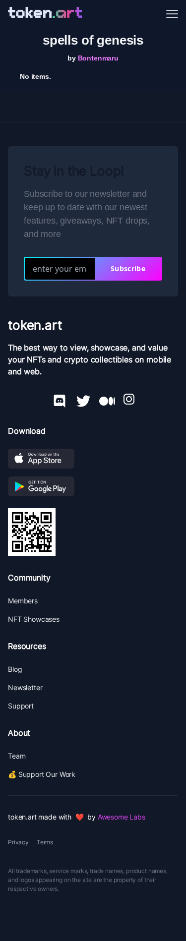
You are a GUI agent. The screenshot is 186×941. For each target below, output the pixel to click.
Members (23, 600)
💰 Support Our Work (41, 774)
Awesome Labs (121, 817)
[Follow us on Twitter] (83, 399)
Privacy (18, 842)
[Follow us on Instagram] (129, 399)
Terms (45, 842)
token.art (35, 325)
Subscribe (128, 268)
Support (21, 706)
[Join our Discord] (59, 399)
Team (16, 756)
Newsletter (25, 687)
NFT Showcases (34, 619)
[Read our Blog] (107, 399)
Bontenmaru (98, 58)
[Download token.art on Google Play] (93, 486)
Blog (15, 669)
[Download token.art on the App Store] (93, 459)
